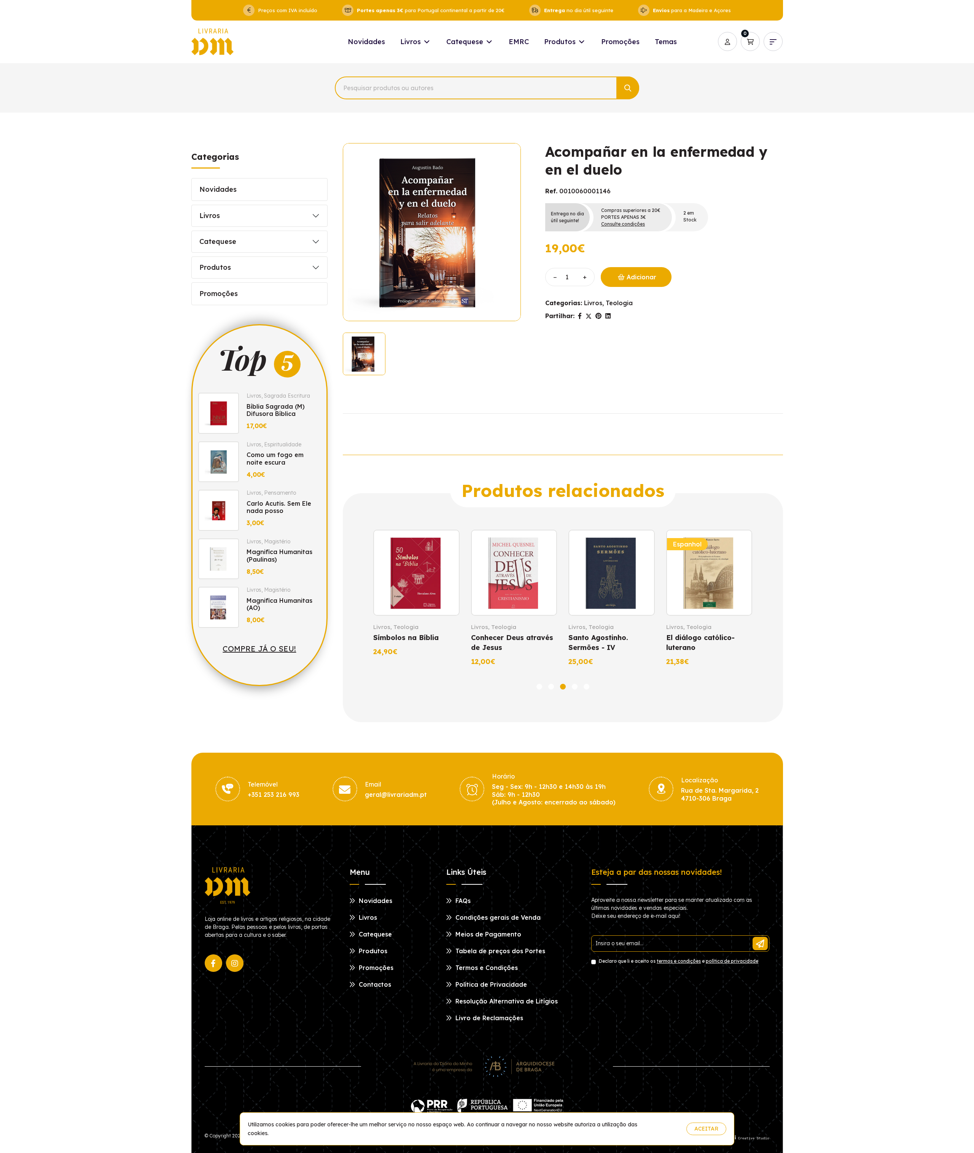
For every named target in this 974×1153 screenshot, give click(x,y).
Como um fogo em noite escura (275, 458)
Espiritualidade (282, 444)
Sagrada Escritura (287, 395)
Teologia (619, 303)
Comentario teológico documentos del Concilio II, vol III (743, 647)
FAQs (462, 901)
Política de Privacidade (490, 984)
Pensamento (280, 492)
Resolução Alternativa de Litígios (506, 1001)
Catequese (465, 41)
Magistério (277, 541)
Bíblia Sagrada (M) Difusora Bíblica (276, 410)
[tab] (364, 354)
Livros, (594, 303)
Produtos (561, 41)
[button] (539, 687)
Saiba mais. (666, 1129)
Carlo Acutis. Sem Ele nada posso (279, 507)
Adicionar (640, 277)
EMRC (519, 41)
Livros (411, 41)
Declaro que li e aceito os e (678, 961)
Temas (666, 41)
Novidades (366, 41)
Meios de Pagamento (487, 934)
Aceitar (706, 1128)
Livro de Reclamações (488, 1018)
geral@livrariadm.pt (396, 794)
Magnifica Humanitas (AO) (279, 604)
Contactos (374, 984)
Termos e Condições (486, 967)
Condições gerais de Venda (497, 917)
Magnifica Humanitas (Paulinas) (279, 555)
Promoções (620, 41)
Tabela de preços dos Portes (499, 951)
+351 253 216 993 (273, 794)
